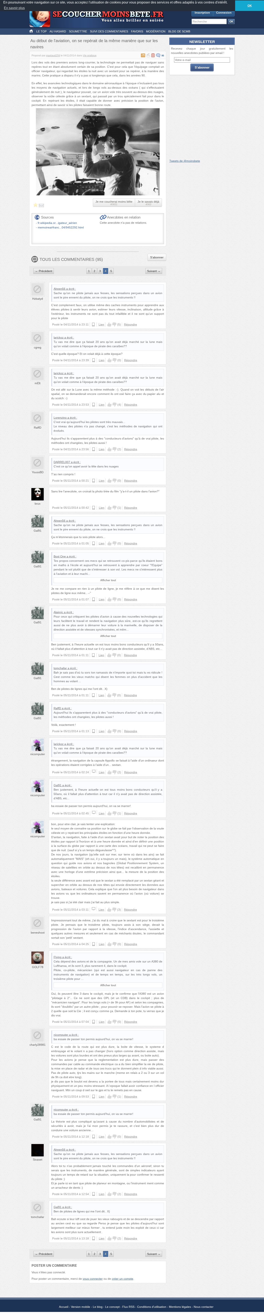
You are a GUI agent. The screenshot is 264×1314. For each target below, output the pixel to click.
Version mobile (80, 1306)
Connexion (224, 12)
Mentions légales (180, 1306)
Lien (101, 324)
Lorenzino (60, 417)
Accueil (63, 1306)
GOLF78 (37, 967)
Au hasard (58, 31)
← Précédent (43, 271)
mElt (37, 383)
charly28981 (37, 1044)
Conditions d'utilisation (151, 1306)
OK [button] (250, 5)
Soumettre (78, 31)
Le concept (112, 1306)
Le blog (98, 1306)
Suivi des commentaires (109, 31)
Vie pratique (90, 55)
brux (37, 503)
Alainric (58, 612)
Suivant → (153, 271)
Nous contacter (203, 1306)
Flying (57, 957)
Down (114, 324)
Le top (41, 31)
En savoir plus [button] (14, 8)
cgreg (37, 347)
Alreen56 (59, 288)
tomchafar (60, 668)
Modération (155, 31)
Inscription (202, 12)
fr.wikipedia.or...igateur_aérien (57, 223)
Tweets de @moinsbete (184, 161)
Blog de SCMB (179, 31)
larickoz (59, 337)
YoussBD (38, 472)
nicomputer (37, 754)
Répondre (130, 324)
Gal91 (37, 530)
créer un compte (122, 1278)
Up (109, 324)
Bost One (60, 556)
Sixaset (37, 1159)
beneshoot (38, 932)
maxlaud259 (53, 55)
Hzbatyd (37, 298)
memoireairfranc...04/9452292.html (61, 227)
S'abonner (157, 257)
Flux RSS (128, 1306)
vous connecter (93, 1278)
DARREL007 (62, 462)
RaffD (37, 427)
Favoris (137, 31)
